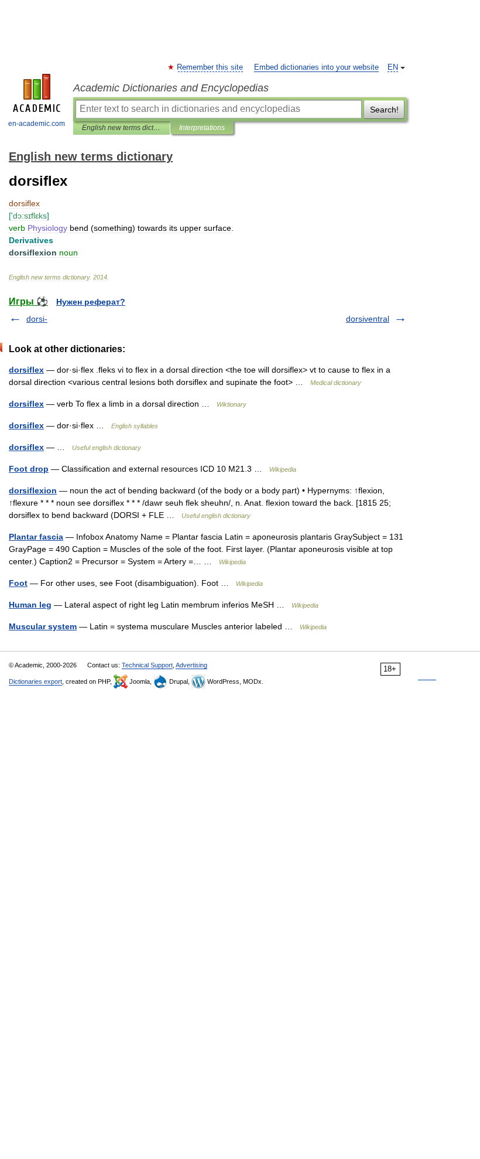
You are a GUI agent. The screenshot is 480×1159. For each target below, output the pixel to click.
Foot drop (29, 468)
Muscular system (43, 626)
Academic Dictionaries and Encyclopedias (171, 88)
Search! (384, 109)
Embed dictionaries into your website (316, 67)
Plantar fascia (36, 536)
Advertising (191, 665)
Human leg (30, 604)
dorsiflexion (33, 490)
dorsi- (36, 318)
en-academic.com (36, 124)
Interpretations (202, 128)
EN (393, 67)
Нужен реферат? (90, 301)
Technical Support (147, 665)
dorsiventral (367, 318)
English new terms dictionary (121, 128)
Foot (18, 583)
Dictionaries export (35, 681)
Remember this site (210, 67)
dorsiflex (26, 369)
